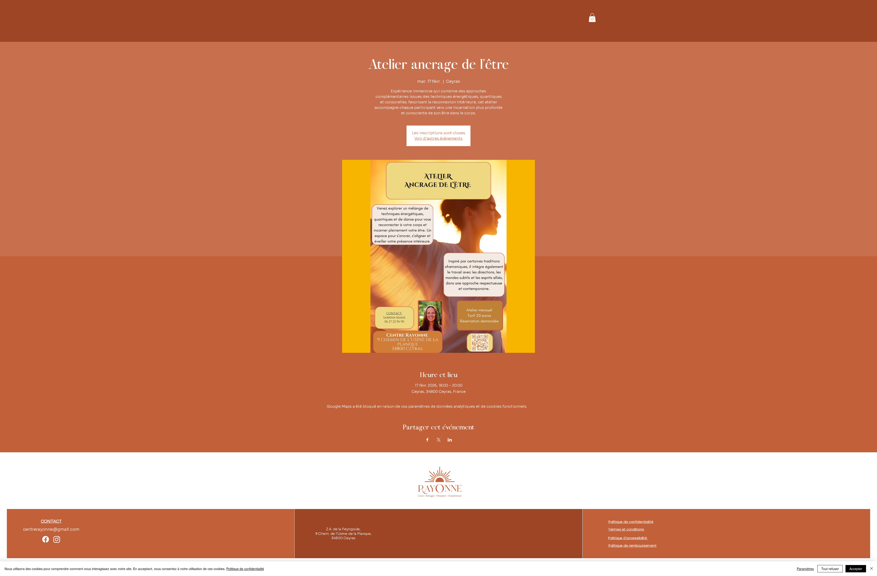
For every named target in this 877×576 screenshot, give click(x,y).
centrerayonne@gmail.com (51, 529)
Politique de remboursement (632, 545)
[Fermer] (871, 568)
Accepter (855, 568)
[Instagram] (56, 539)
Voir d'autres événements (438, 138)
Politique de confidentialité (630, 521)
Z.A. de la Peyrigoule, (343, 529)
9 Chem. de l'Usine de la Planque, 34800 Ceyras (343, 535)
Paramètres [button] (805, 568)
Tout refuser (830, 568)
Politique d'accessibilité (628, 538)
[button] (592, 17)
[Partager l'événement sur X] (438, 440)
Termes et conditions (626, 529)
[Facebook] (45, 539)
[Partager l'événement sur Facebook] (427, 440)
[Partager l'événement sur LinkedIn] (450, 440)
